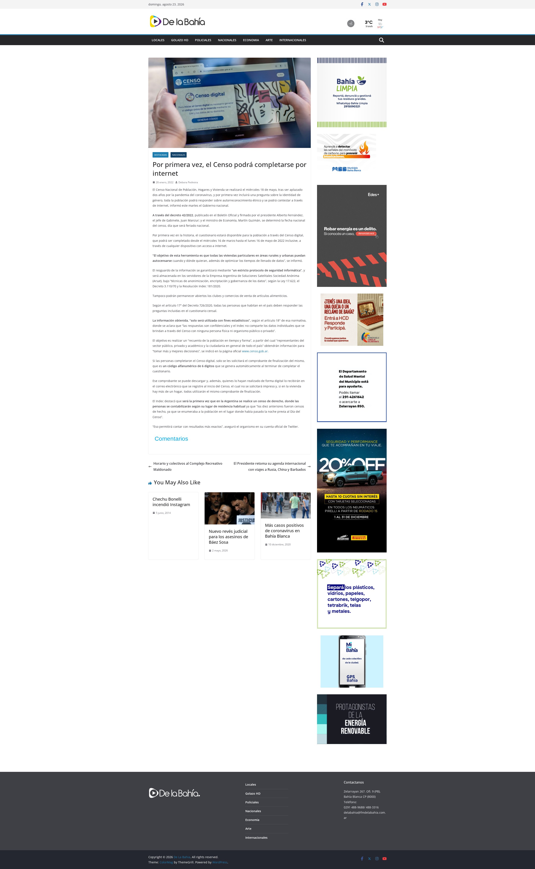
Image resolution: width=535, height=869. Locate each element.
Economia (251, 40)
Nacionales (227, 40)
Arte (269, 40)
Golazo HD (179, 40)
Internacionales (292, 40)
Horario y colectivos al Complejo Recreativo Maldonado (187, 466)
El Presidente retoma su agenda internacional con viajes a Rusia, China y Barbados (270, 466)
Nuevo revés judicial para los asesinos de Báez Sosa (228, 536)
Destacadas (160, 154)
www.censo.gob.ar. (255, 351)
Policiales (203, 40)
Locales (158, 40)
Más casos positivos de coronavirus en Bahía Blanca (284, 530)
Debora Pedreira (188, 182)
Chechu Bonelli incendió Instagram (171, 501)
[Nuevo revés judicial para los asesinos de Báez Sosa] (230, 495)
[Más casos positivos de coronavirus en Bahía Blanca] (286, 495)
